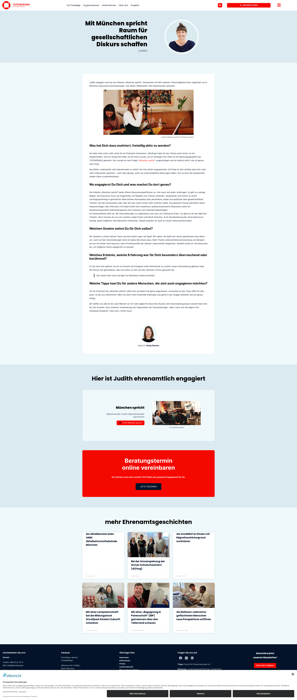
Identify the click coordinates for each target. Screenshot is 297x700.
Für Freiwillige (73, 5)
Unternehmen (109, 5)
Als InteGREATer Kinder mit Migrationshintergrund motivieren (193, 537)
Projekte (135, 5)
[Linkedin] (192, 658)
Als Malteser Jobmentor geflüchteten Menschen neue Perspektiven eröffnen (193, 615)
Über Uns (123, 5)
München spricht (146, 160)
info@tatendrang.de (15, 665)
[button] (220, 5)
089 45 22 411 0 (16, 662)
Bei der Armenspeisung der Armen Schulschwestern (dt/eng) (148, 565)
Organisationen (91, 5)
